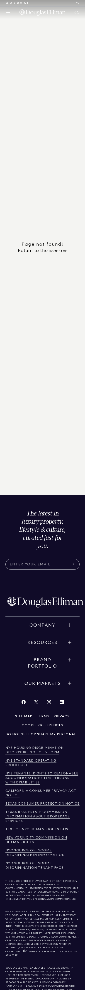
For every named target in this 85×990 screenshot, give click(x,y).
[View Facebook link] (23, 703)
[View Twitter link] (36, 703)
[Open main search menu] (77, 12)
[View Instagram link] (49, 703)
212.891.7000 (64, 912)
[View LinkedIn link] (61, 703)
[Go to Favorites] (78, 3)
